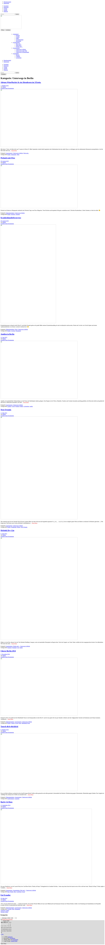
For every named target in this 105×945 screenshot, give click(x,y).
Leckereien (18, 57)
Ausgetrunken (16, 42)
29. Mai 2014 (4, 898)
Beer (8, 891)
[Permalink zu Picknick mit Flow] (39, 207)
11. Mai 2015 (4, 413)
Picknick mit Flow (8, 158)
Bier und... (22, 890)
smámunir (10, 937)
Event (13, 406)
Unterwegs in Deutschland (22, 52)
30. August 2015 (5, 161)
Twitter (5, 8)
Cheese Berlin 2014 (8, 651)
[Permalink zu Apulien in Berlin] (39, 398)
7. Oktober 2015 (5, 85)
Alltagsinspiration (10, 213)
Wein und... (26, 153)
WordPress (12, 938)
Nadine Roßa (14, 941)
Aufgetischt (16, 34)
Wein (18, 154)
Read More (14, 150)
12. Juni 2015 (4, 337)
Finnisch (9, 647)
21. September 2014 (5, 805)
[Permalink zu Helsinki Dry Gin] (39, 639)
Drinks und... (16, 646)
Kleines (18, 35)
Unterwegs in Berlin (21, 49)
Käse (20, 723)
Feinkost (17, 406)
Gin (18, 647)
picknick (13, 214)
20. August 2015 (5, 221)
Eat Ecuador (6, 895)
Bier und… (18, 44)
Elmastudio (15, 939)
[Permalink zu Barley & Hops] (46, 883)
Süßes (17, 38)
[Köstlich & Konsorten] (7, 919)
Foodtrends (13, 527)
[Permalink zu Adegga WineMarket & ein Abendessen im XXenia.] (39, 146)
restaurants (13, 154)
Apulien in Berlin (7, 334)
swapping (17, 798)
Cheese (13, 723)
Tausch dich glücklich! (9, 726)
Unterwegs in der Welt (21, 50)
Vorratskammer (19, 39)
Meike (4, 87)
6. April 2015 (4, 533)
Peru (13, 909)
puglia (31, 406)
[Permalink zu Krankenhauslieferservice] (28, 322)
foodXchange (10, 798)
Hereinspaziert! (7, 2)
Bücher (18, 55)
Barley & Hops (6, 802)
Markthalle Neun (26, 723)
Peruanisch (18, 330)
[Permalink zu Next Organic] (39, 519)
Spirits (21, 647)
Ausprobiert (16, 53)
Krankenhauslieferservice (11, 218)
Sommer (18, 214)
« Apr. (2, 934)
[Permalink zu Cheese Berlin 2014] (39, 715)
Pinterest (6, 11)
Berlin (8, 154)
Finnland (14, 647)
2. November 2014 (5, 654)
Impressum (6, 3)
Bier (15, 891)
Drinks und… (19, 46)
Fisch (16, 329)
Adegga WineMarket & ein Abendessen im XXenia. (21, 82)
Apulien (9, 406)
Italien (21, 406)
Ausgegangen (16, 48)
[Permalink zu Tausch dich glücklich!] (39, 790)
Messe (18, 527)
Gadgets (18, 56)
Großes (18, 37)
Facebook (6, 6)
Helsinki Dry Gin (7, 530)
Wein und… (19, 45)
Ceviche (13, 330)
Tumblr (5, 10)
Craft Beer (18, 891)
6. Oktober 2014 (5, 729)
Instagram (6, 7)
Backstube (18, 41)
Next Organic (6, 410)
